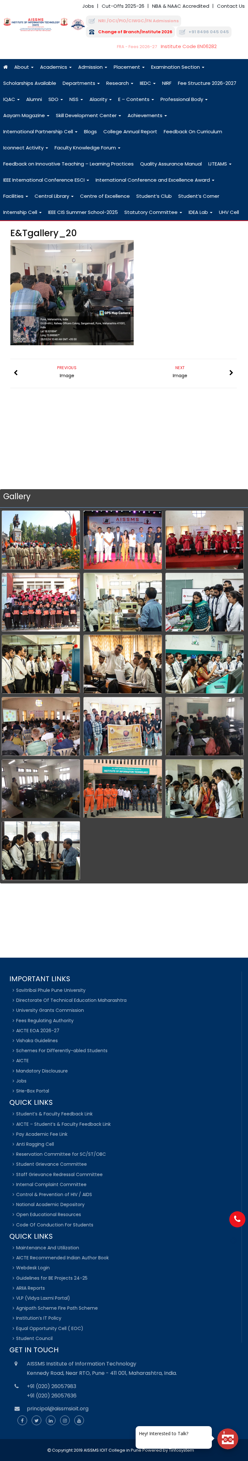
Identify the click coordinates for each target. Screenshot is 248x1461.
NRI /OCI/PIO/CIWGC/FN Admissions (138, 21)
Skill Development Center (87, 115)
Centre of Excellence (105, 196)
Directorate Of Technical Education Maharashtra (71, 1000)
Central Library (52, 196)
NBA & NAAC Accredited (180, 6)
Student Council (34, 1338)
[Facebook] (22, 1420)
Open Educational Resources (48, 1214)
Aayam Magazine (24, 115)
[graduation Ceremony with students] (41, 602)
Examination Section (176, 67)
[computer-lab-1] (204, 664)
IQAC (9, 99)
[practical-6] (204, 602)
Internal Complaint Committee (51, 1184)
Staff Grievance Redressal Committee (59, 1174)
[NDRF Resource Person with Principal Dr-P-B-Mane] (122, 788)
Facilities (14, 196)
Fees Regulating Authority (45, 1020)
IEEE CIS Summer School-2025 (83, 212)
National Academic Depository (50, 1204)
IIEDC (146, 83)
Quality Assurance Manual (171, 163)
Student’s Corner (198, 196)
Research (118, 83)
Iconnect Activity (24, 147)
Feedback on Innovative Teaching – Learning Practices (68, 163)
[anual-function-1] (122, 539)
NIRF (166, 83)
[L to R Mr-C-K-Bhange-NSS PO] (122, 726)
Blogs (90, 131)
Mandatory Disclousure (42, 1071)
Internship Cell (20, 212)
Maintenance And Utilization (47, 1247)
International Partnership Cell (38, 131)
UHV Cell (229, 212)
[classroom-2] (122, 664)
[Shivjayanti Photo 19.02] (41, 539)
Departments (80, 83)
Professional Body (182, 99)
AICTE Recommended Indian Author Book (62, 1257)
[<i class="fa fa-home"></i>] (5, 67)
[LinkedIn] (50, 1420)
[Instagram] (64, 1420)
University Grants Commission (50, 1010)
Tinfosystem (181, 1450)
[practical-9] (41, 664)
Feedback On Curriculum (193, 131)
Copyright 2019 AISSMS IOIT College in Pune (96, 1450)
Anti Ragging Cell (35, 1144)
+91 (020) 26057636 (52, 1395)
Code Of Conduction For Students (54, 1225)
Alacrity (98, 99)
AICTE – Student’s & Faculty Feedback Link (63, 1124)
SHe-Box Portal (32, 1091)
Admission (91, 67)
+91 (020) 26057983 (51, 1386)
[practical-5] (122, 602)
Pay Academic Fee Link (41, 1134)
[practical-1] (204, 788)
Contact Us (231, 6)
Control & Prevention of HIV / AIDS (54, 1194)
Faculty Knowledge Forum (86, 147)
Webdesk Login (33, 1268)
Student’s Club (154, 196)
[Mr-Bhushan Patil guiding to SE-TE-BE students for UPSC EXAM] (204, 726)
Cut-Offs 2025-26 (123, 6)
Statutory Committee (151, 212)
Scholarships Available (29, 83)
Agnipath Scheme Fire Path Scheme (57, 1308)
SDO (54, 99)
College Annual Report (130, 131)
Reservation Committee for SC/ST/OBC (61, 1154)
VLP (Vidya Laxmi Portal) (43, 1298)
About (22, 67)
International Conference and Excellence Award (153, 179)
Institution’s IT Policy (38, 1318)
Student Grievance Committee (51, 1164)
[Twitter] (36, 1420)
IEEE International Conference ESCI (44, 179)
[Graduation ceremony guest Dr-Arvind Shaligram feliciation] (204, 539)
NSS (74, 99)
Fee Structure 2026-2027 (207, 83)
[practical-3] (41, 850)
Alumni (34, 99)
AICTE (22, 1060)
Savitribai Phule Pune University (51, 990)
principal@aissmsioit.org (57, 1408)
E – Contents (134, 99)
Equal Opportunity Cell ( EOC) (49, 1328)
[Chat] (227, 1438)
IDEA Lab (199, 212)
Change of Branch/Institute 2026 (135, 32)
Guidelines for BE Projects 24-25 (52, 1278)
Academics (54, 67)
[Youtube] (79, 1420)
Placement (127, 67)
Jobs (88, 6)
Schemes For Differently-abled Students (62, 1050)
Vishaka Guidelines (37, 1040)
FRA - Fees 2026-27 (137, 47)
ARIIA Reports (30, 1288)
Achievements (146, 115)
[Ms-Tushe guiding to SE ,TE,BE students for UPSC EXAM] (41, 788)
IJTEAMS (218, 163)
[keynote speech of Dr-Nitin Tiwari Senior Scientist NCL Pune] (41, 726)
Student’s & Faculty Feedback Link (54, 1114)
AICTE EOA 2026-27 (37, 1030)
